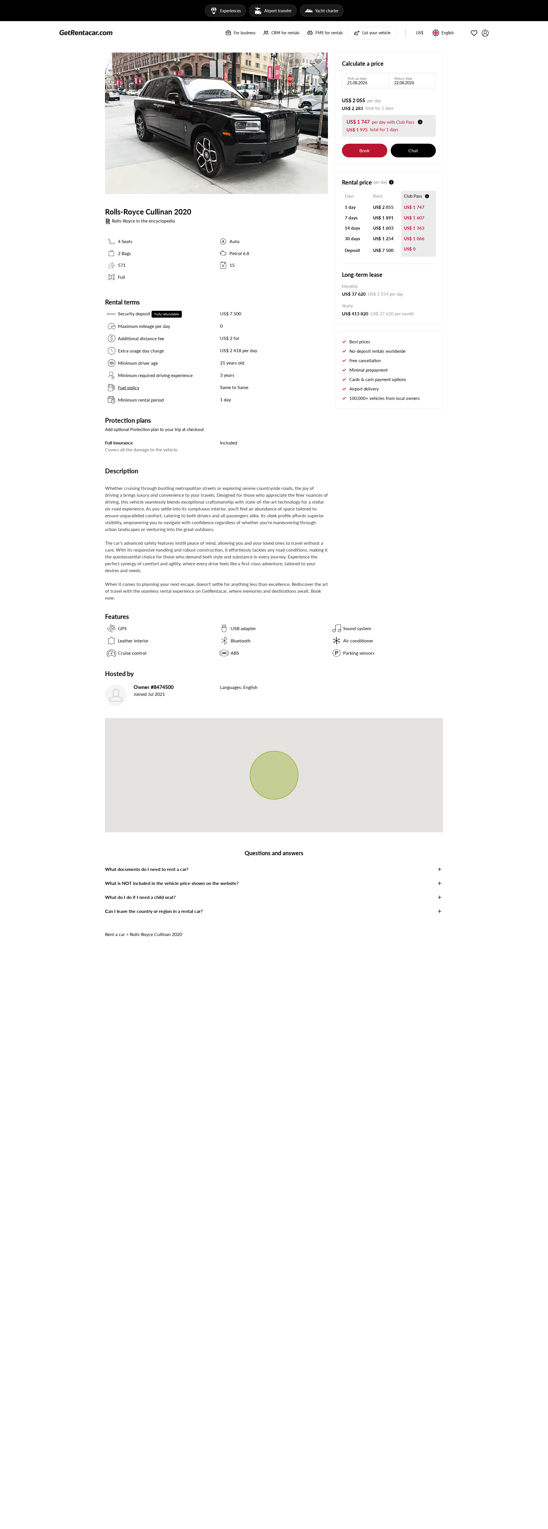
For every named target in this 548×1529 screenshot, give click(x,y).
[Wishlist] (474, 33)
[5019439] (318, 61)
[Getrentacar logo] (85, 32)
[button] (419, 33)
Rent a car (115, 934)
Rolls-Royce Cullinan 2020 (156, 934)
